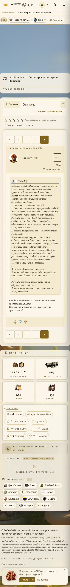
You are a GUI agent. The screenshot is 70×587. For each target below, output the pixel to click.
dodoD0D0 (19, 450)
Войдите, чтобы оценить (19, 125)
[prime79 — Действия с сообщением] (57, 157)
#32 (58, 165)
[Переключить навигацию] (64, 5)
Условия (17, 558)
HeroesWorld (8, 12)
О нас (4, 558)
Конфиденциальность (38, 558)
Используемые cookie (13, 564)
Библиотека (12, 408)
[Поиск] (55, 5)
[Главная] (18, 5)
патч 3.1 (41, 205)
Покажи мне (27, 579)
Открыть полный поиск (49, 111)
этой (54, 186)
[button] (44, 5)
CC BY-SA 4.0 (57, 537)
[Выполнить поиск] (63, 104)
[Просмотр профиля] (15, 158)
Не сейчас (42, 579)
